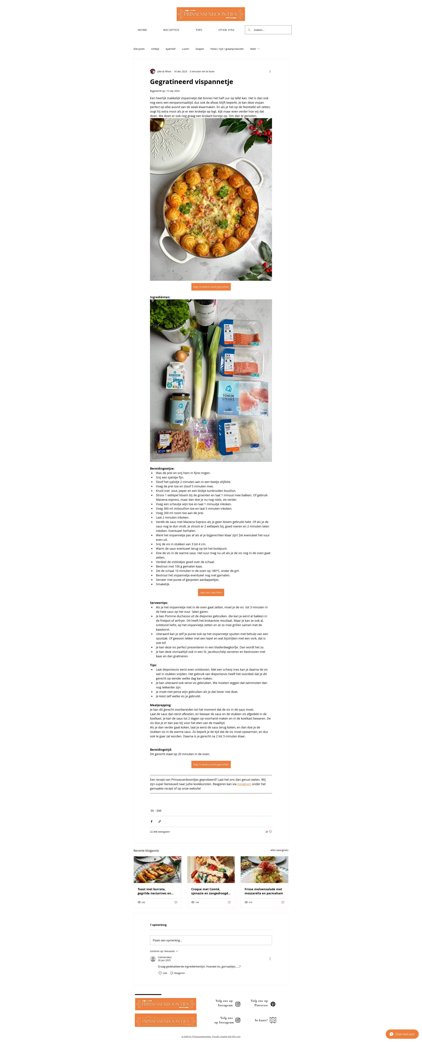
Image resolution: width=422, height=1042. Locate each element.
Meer (253, 48)
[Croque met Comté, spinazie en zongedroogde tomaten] (211, 869)
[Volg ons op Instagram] (238, 1004)
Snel (159, 810)
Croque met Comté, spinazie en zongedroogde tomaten (210, 891)
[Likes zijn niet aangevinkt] (160, 973)
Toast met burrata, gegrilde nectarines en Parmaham (154, 891)
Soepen (200, 48)
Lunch (185, 48)
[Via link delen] (159, 821)
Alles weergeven (279, 850)
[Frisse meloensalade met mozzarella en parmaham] (264, 869)
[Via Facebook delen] (151, 821)
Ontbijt (155, 48)
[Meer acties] (270, 71)
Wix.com (236, 1036)
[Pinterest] (273, 1004)
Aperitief (170, 48)
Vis (152, 810)
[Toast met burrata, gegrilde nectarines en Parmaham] (157, 869)
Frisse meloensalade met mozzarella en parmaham (264, 891)
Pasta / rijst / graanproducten (227, 48)
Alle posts (139, 48)
